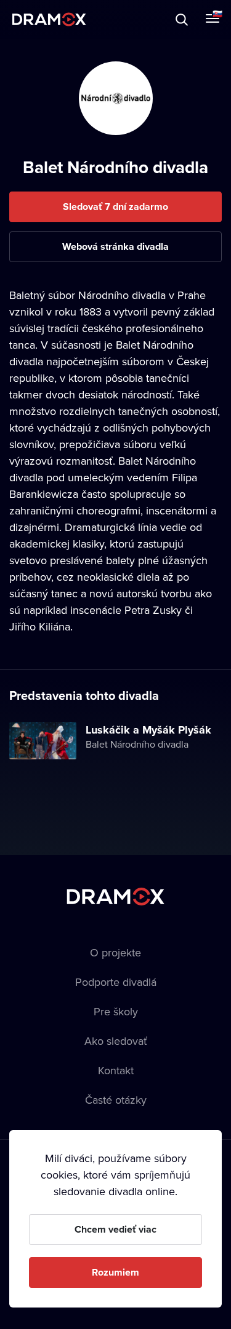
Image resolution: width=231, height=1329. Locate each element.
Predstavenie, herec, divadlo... (123, 19)
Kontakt (116, 1070)
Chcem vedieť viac (115, 1229)
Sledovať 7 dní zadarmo (115, 207)
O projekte (115, 952)
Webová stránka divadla (115, 246)
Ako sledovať (115, 1040)
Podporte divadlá (115, 982)
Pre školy (116, 1011)
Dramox (49, 19)
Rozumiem (115, 1272)
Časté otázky (116, 1099)
